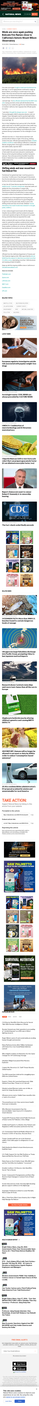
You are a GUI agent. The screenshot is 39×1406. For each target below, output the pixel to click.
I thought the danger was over (18, 112)
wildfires (34, 53)
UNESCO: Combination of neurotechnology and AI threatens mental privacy (16, 427)
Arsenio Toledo (13, 392)
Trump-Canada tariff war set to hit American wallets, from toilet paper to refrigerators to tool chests (17, 1140)
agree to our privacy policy (15, 1397)
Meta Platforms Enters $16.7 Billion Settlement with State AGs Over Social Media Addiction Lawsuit (17, 1046)
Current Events (12, 29)
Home (3, 29)
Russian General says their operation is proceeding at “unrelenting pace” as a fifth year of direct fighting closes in (18, 1031)
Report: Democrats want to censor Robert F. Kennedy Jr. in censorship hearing (16, 494)
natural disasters (21, 53)
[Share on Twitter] (9, 48)
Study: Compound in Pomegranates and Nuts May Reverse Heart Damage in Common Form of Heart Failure (18, 1177)
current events (21, 306)
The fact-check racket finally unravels (18, 525)
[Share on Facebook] (6, 48)
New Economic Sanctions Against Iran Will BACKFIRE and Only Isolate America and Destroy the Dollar (17, 1325)
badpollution (8, 51)
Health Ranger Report (10, 1240)
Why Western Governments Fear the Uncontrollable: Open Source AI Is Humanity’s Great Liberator (17, 1111)
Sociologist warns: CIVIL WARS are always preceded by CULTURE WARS (17, 395)
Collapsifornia (27, 51)
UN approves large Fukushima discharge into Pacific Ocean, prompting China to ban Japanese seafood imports (19, 654)
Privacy (11, 1378)
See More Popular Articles (19, 1205)
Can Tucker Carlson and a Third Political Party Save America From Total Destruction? (19, 1289)
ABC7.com (5, 284)
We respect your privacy (19, 1355)
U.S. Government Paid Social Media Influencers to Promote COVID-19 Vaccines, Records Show (18, 1132)
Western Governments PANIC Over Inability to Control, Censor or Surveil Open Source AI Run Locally (19, 1278)
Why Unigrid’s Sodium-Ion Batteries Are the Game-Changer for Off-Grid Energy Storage (18, 1054)
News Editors (13, 489)
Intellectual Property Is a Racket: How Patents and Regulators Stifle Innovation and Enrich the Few (18, 1125)
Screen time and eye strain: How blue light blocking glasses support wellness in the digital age (18, 1184)
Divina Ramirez (14, 44)
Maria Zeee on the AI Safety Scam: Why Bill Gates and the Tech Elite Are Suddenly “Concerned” (18, 1162)
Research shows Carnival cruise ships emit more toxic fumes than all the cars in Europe (19, 687)
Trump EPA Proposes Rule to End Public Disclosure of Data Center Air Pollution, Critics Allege (18, 1118)
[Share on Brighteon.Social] (3, 48)
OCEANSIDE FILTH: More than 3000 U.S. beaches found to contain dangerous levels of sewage (18, 620)
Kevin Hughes (13, 456)
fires (15, 53)
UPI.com (4, 291)
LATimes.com (6, 281)
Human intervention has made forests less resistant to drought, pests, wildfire (18, 205)
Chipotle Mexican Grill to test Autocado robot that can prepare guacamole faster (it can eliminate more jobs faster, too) (19, 461)
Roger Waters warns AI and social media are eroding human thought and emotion (19, 1039)
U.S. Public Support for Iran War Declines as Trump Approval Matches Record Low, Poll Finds (18, 1155)
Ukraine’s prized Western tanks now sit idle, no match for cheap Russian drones (17, 1089)
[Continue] (35, 1351)
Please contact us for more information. (13, 833)
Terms (16, 1378)
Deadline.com (6, 287)
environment (9, 53)
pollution (29, 53)
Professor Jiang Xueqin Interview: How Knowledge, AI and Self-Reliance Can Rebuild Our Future (19, 1313)
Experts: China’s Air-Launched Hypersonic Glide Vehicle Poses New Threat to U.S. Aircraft (17, 1082)
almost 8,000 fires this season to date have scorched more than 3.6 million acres (19, 258)
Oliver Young (13, 423)
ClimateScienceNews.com (10, 267)
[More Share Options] (13, 48)
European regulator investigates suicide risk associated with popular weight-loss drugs (19, 363)
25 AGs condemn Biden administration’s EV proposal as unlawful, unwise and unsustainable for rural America (19, 788)
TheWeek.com (6, 274)
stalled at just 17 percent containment (13, 186)
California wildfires (18, 51)
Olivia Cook (13, 359)
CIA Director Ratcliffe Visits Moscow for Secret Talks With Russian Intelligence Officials (17, 1023)
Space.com (5, 277)
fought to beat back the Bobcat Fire (25, 87)
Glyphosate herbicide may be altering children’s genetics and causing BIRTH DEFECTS (18, 720)
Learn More (8, 1401)
